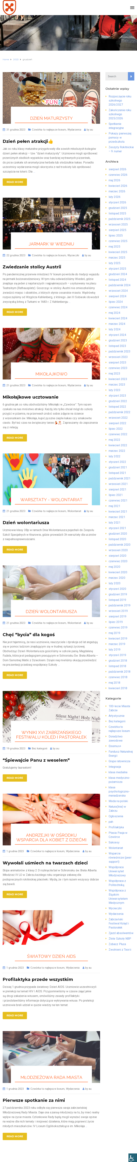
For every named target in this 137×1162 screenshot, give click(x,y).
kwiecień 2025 (118, 252)
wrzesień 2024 (118, 290)
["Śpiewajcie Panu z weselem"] (51, 716)
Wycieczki (73, 255)
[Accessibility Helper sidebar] (132, 1157)
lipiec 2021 (116, 495)
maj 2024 (114, 312)
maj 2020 (114, 566)
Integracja (115, 766)
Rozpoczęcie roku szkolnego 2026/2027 (120, 100)
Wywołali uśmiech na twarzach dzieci (45, 862)
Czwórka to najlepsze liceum (49, 129)
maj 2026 (114, 180)
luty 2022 (114, 456)
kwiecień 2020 (118, 572)
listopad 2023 (117, 346)
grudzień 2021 (118, 467)
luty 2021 (114, 522)
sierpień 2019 (117, 616)
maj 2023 (114, 373)
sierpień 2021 (117, 489)
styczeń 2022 (117, 462)
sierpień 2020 (117, 555)
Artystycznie (117, 716)
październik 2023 (120, 351)
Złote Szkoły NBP (120, 938)
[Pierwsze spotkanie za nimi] (51, 1057)
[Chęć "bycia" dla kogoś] (51, 591)
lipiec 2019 (116, 622)
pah (111, 821)
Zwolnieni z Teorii (120, 949)
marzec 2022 (117, 451)
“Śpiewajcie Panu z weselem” (36, 760)
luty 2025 (114, 263)
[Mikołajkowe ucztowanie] (51, 353)
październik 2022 (120, 412)
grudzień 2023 (118, 340)
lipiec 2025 (116, 235)
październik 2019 (120, 605)
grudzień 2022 (118, 401)
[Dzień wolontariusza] (51, 479)
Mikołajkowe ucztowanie (31, 397)
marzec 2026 (117, 191)
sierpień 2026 (117, 169)
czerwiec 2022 (118, 434)
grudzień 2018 (118, 660)
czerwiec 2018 (118, 677)
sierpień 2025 (117, 230)
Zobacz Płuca (117, 944)
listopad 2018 (117, 666)
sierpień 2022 (117, 423)
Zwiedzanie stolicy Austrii (32, 266)
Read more (15, 182)
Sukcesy (114, 842)
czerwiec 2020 (118, 561)
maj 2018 (114, 682)
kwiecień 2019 (118, 638)
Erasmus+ (115, 746)
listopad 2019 (117, 600)
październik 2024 (120, 285)
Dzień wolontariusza (26, 522)
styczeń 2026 (117, 202)
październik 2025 (120, 219)
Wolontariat (74, 511)
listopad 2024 (117, 279)
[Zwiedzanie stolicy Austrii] (51, 223)
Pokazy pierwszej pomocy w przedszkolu (120, 137)
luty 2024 (114, 329)
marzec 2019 (117, 644)
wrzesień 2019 (118, 611)
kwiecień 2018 (118, 688)
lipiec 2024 (116, 301)
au (91, 129)
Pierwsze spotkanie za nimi (34, 1100)
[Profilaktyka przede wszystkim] (51, 935)
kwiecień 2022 (118, 445)
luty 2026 (114, 197)
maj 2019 (114, 633)
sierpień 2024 (117, 296)
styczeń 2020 (117, 589)
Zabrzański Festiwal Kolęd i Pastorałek (119, 923)
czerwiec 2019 (118, 627)
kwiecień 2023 (118, 379)
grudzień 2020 (118, 533)
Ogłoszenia (116, 816)
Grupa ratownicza (119, 761)
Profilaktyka (116, 827)
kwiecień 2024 (118, 318)
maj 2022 (114, 439)
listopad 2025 (117, 213)
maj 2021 (114, 506)
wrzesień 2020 (118, 550)
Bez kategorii (39, 748)
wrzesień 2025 (118, 224)
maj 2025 (114, 246)
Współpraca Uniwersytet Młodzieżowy (117, 871)
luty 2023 (114, 390)
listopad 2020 (117, 539)
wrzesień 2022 (118, 417)
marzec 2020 (117, 577)
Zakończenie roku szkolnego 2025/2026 (120, 114)
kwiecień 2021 (118, 511)
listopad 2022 (117, 406)
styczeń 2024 (117, 335)
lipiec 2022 (116, 428)
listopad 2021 (117, 473)
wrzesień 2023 (118, 357)
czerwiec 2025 (118, 241)
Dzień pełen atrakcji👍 (28, 141)
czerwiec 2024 (118, 307)
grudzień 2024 (118, 274)
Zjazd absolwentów (121, 933)
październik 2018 (120, 671)
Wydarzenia (74, 129)
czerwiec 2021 (118, 500)
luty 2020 (114, 583)
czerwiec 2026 (118, 174)
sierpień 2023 (117, 362)
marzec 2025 (117, 257)
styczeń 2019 (117, 655)
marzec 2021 (117, 517)
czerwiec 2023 (118, 368)
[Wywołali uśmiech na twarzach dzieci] (51, 819)
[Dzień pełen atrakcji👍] (51, 97)
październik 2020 (120, 544)
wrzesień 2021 (118, 484)
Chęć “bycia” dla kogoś (29, 634)
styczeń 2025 (117, 268)
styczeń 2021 (117, 528)
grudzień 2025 (118, 208)
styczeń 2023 (117, 395)
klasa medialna (118, 772)
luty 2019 (114, 649)
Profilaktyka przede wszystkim (38, 979)
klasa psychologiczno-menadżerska (119, 791)
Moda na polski (118, 801)
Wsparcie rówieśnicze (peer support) (120, 857)
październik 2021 (120, 478)
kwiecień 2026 (118, 186)
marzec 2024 (117, 324)
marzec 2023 (117, 384)
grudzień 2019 (118, 594)
